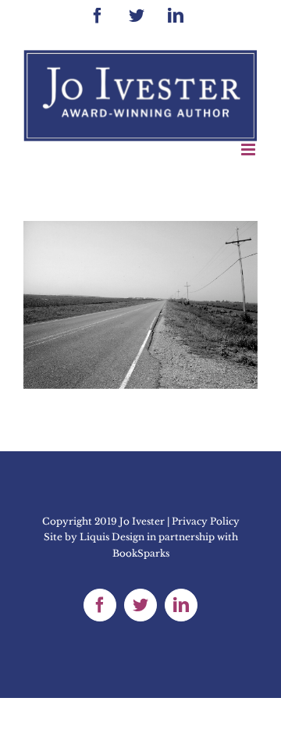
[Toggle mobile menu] (249, 149)
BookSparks (140, 553)
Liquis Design (112, 537)
